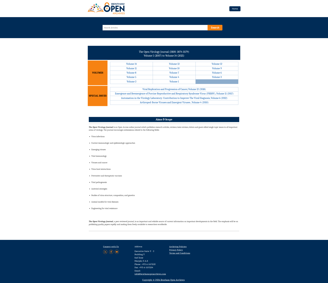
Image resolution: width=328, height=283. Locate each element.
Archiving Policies (178, 246)
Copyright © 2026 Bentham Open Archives (163, 280)
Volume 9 (217, 68)
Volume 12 (217, 63)
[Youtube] (117, 252)
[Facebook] (111, 252)
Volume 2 (131, 81)
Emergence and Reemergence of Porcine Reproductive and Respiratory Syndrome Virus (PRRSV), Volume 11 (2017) (174, 93)
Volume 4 (174, 77)
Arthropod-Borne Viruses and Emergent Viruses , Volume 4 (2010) (174, 102)
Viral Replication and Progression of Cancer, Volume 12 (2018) (174, 89)
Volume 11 (131, 68)
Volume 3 (217, 77)
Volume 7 (174, 72)
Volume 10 (174, 68)
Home (235, 8)
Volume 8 (131, 72)
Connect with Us (111, 246)
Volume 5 (131, 77)
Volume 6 (217, 72)
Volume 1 (174, 81)
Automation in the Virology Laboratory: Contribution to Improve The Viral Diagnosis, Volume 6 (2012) (174, 98)
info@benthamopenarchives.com (150, 274)
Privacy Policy (176, 250)
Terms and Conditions (179, 253)
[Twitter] (105, 252)
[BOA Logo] (113, 9)
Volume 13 (174, 63)
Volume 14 (131, 63)
